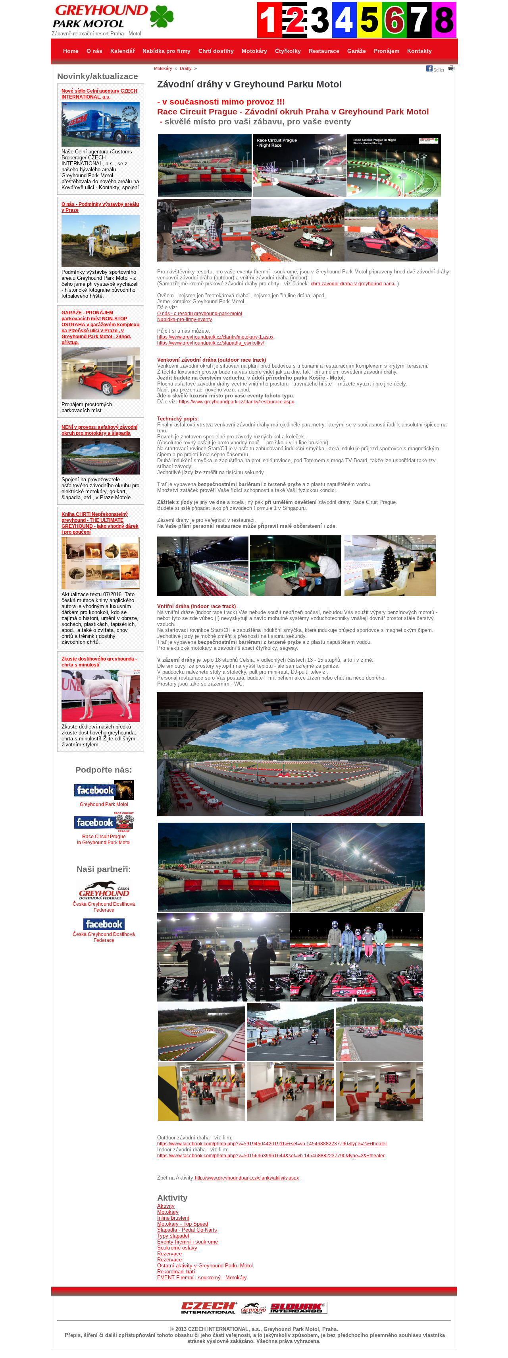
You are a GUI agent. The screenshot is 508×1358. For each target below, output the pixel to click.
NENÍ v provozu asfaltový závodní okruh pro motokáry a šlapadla (99, 430)
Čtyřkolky (288, 51)
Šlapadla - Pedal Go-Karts (187, 1230)
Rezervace (169, 1254)
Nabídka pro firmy (166, 51)
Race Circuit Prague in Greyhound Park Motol (104, 839)
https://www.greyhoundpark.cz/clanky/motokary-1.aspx (215, 337)
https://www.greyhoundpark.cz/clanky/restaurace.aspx (236, 402)
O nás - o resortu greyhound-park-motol (199, 313)
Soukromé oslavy (177, 1248)
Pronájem (386, 51)
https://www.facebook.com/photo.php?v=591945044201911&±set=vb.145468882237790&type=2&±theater (272, 1144)
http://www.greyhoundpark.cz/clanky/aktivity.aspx (247, 1178)
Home (71, 51)
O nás (94, 51)
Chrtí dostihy (216, 51)
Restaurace (324, 51)
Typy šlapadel (173, 1236)
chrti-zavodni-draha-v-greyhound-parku (353, 284)
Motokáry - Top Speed (182, 1224)
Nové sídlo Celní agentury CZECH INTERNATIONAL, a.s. (99, 94)
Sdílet (438, 70)
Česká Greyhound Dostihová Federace (104, 907)
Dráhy (186, 68)
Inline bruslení (173, 1218)
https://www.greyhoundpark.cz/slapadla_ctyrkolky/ (210, 343)
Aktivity (166, 1206)
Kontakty (419, 51)
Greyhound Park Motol (104, 804)
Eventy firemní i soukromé (187, 1242)
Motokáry (254, 51)
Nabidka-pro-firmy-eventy (184, 319)
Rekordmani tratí (176, 1272)
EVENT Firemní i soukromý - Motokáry (202, 1278)
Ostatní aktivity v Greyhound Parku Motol (205, 1266)
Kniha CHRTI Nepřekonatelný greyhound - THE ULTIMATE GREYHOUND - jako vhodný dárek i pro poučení (100, 523)
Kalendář (122, 51)
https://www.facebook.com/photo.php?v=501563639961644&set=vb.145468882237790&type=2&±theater (271, 1155)
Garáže (356, 51)
